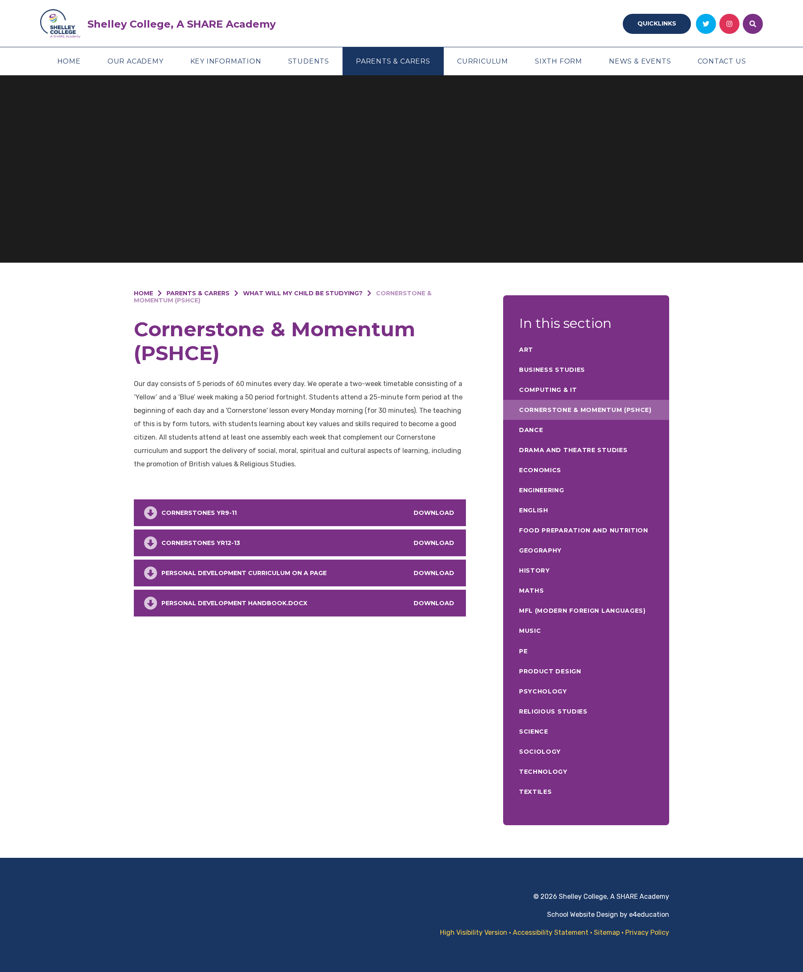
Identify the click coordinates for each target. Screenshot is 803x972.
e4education (649, 914)
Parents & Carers (198, 293)
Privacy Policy (647, 932)
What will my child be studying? (303, 293)
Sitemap (607, 932)
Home (143, 293)
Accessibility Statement (550, 932)
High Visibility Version (473, 932)
